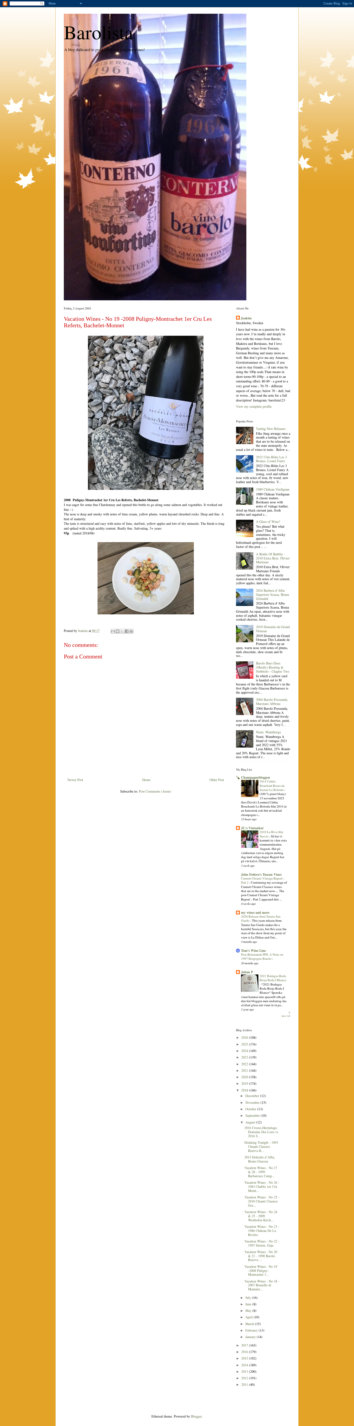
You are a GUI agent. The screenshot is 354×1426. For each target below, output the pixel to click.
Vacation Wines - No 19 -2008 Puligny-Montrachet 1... (260, 1270)
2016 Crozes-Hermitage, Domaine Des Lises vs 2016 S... (261, 1131)
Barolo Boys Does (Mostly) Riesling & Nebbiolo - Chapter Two (272, 667)
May (248, 1310)
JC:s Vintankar (252, 827)
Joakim (246, 318)
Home (146, 779)
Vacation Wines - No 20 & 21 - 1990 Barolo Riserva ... (260, 1255)
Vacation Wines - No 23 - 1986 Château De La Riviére (261, 1230)
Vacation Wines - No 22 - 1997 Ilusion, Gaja (261, 1243)
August (250, 1122)
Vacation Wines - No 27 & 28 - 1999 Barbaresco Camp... (260, 1171)
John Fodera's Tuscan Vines (261, 874)
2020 (245, 1077)
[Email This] (113, 631)
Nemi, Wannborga (268, 732)
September (253, 1115)
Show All (286, 1014)
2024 (245, 1050)
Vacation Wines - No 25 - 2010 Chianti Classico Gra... (261, 1201)
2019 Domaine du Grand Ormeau (273, 628)
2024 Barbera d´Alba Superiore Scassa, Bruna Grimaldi (272, 594)
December (252, 1095)
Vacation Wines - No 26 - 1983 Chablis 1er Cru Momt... (261, 1186)
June (248, 1304)
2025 (245, 1044)
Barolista (98, 32)
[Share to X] (122, 631)
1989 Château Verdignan (272, 489)
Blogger (196, 1416)
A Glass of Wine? (268, 521)
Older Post (217, 779)
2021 (245, 1070)
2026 (245, 1037)
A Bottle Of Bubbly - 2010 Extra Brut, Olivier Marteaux (273, 558)
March (250, 1323)
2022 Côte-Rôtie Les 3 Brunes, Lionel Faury (271, 459)
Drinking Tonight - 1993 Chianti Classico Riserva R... (261, 1146)
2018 (245, 1090)
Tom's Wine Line (253, 950)
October (251, 1109)
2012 (245, 1378)
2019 (245, 1083)
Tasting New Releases (270, 428)
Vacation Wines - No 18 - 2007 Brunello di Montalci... (261, 1285)
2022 (245, 1064)
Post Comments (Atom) (155, 791)
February (252, 1330)
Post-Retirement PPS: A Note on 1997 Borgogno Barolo (262, 956)
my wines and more (255, 912)
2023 (245, 1057)
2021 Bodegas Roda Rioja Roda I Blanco (273, 978)
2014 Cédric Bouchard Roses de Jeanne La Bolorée (272, 785)
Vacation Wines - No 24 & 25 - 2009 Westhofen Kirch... (260, 1215)
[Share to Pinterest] (131, 631)
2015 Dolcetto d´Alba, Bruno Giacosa (259, 1159)
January (251, 1336)
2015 (245, 1358)
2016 (245, 1351)
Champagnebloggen (255, 777)
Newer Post (75, 779)
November (253, 1102)
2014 (245, 1365)
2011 (245, 1384)
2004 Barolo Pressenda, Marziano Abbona (272, 701)
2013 (245, 1371)
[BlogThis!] (117, 631)
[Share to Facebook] (126, 631)
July (248, 1297)
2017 (245, 1345)
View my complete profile (254, 406)
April (249, 1317)
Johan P (247, 971)
